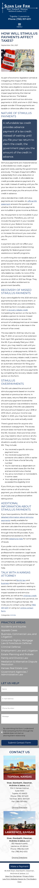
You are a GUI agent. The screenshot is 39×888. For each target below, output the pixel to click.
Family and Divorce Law (14, 658)
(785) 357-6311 (23, 19)
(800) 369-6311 (24, 799)
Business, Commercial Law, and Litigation (19, 635)
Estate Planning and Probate (17, 654)
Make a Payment (19, 866)
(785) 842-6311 (23, 849)
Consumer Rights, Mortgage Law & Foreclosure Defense (17, 642)
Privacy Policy (28, 876)
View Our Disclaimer (13, 876)
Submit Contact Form (19, 742)
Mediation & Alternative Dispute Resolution (19, 663)
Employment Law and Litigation (19, 650)
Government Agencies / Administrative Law (14, 673)
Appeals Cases (9, 630)
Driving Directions (19, 807)
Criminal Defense (11, 646)
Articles (13, 615)
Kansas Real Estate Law (14, 668)
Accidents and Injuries (13, 626)
